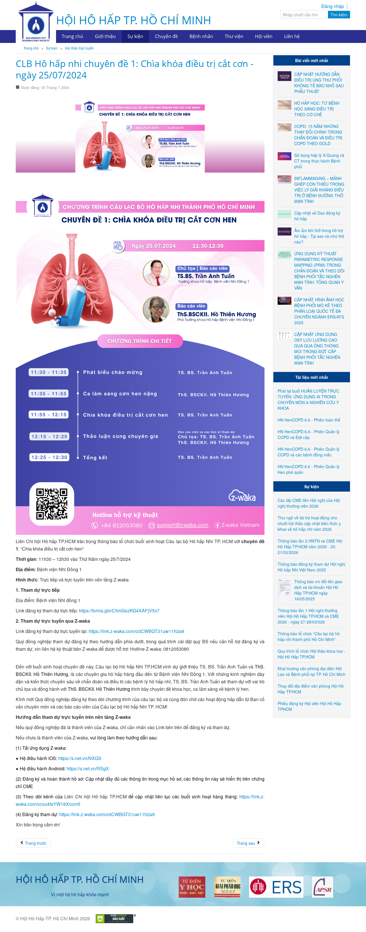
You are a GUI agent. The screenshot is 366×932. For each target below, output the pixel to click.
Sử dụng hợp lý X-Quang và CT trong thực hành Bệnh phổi (319, 160)
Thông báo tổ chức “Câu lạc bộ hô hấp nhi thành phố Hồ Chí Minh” (309, 636)
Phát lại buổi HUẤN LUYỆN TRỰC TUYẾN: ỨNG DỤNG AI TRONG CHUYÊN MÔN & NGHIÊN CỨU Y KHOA (308, 399)
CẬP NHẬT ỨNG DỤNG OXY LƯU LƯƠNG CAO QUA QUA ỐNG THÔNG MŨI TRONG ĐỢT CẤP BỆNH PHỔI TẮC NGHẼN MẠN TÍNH (317, 348)
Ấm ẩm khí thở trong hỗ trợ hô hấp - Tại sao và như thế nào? (319, 236)
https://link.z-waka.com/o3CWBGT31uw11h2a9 (136, 631)
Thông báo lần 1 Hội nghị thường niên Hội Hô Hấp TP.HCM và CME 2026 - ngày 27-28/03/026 (308, 616)
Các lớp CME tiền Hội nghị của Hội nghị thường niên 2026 (309, 503)
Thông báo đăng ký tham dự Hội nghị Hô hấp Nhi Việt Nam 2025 (311, 567)
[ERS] (276, 886)
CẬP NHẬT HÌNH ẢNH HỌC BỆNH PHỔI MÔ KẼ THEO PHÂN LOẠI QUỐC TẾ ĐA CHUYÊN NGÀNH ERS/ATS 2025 (319, 311)
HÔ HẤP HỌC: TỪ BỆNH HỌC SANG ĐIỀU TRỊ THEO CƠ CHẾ (316, 108)
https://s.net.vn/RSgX (88, 768)
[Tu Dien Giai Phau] (227, 886)
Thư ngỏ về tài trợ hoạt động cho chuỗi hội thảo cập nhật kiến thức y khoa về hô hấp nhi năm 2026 (309, 523)
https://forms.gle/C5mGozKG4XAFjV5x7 (119, 610)
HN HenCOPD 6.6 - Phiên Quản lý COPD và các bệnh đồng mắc (308, 452)
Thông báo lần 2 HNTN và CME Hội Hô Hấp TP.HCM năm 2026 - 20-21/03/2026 (310, 546)
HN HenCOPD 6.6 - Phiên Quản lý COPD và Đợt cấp (308, 434)
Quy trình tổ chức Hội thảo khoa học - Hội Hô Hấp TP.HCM (312, 654)
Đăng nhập (332, 6)
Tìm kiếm (339, 14)
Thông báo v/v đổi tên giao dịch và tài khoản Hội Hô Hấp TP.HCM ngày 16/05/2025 (318, 590)
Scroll (351, 917)
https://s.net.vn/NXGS (80, 758)
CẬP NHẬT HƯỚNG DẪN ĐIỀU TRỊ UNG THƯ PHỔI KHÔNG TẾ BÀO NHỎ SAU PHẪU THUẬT (319, 82)
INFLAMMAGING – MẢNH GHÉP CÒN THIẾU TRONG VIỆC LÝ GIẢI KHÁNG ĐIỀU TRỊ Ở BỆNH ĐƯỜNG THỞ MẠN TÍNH (319, 189)
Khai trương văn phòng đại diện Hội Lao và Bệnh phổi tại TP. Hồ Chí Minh (311, 671)
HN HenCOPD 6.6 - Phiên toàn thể (309, 420)
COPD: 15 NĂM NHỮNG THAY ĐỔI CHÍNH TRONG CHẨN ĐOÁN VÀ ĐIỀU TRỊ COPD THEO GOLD (318, 134)
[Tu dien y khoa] (192, 886)
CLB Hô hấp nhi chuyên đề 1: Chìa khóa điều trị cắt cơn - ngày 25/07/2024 (134, 69)
